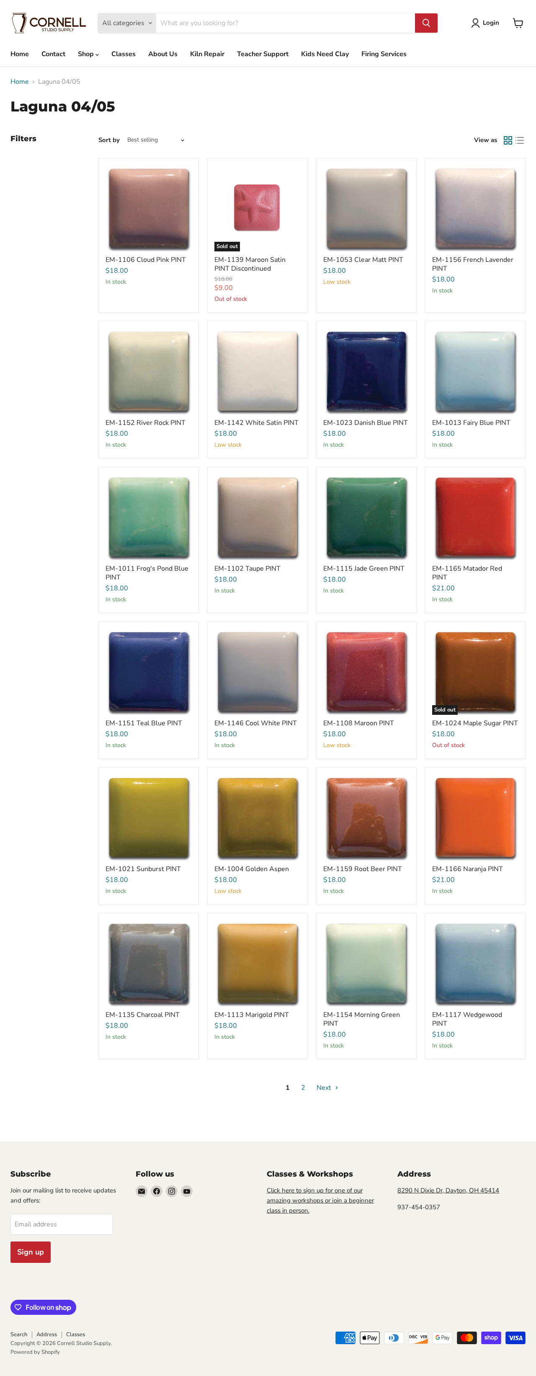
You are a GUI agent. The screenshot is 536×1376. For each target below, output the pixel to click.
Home (19, 54)
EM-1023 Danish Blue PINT (365, 422)
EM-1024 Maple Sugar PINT (475, 723)
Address (46, 1334)
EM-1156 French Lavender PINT (472, 264)
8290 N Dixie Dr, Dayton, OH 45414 (448, 1190)
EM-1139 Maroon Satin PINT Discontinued (250, 264)
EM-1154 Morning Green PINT (361, 1019)
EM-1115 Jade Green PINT (364, 568)
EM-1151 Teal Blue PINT (144, 723)
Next (325, 1087)
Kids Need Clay (325, 54)
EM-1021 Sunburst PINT (143, 869)
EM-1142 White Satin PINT (256, 422)
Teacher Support (263, 54)
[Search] (426, 23)
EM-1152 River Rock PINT (146, 422)
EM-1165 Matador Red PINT (467, 573)
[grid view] (508, 140)
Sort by (109, 140)
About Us (163, 54)
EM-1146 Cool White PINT (255, 723)
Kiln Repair (207, 54)
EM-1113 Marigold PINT (251, 1014)
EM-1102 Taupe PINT (247, 568)
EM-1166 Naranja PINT (467, 869)
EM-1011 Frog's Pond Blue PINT (147, 573)
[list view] (520, 140)
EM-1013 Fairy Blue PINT (471, 422)
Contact (53, 54)
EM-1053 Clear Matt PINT (363, 259)
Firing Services (384, 54)
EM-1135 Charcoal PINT (143, 1014)
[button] (486, 23)
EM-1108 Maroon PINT (358, 723)
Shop (86, 54)
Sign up (30, 1252)
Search (18, 1334)
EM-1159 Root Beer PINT (362, 869)
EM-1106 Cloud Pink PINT (146, 259)
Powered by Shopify (35, 1352)
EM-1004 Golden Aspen (251, 869)
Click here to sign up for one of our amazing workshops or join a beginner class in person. (320, 1200)
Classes (123, 54)
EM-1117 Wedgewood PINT (467, 1019)
